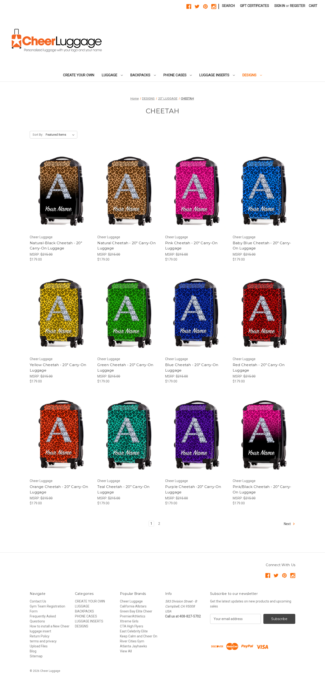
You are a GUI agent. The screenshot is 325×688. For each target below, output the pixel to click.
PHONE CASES (175, 75)
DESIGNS (249, 75)
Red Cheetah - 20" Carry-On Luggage (259, 368)
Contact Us (38, 601)
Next (287, 524)
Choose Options (61, 195)
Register (297, 6)
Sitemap (36, 656)
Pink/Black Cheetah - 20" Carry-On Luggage (262, 489)
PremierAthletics (132, 616)
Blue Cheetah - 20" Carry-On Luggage (191, 368)
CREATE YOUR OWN (78, 75)
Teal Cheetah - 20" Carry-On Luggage (123, 489)
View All (126, 651)
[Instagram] (213, 6)
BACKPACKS (140, 75)
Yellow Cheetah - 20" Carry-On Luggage (58, 368)
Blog (33, 651)
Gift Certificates (254, 6)
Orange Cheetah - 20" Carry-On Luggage (59, 489)
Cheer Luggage (131, 601)
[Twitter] (197, 6)
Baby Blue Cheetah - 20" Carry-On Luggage (262, 246)
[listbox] (61, 134)
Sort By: (38, 134)
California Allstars (133, 606)
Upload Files (39, 646)
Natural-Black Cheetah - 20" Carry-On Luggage (56, 246)
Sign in (279, 6)
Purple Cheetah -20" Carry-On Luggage (193, 489)
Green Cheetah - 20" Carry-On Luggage (125, 368)
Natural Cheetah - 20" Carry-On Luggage (126, 246)
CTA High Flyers (131, 626)
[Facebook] (188, 6)
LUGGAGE (110, 75)
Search (228, 6)
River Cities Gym (132, 641)
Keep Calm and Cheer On (138, 636)
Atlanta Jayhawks (133, 646)
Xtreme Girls (129, 621)
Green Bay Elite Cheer (136, 611)
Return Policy (39, 636)
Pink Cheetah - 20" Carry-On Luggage (191, 246)
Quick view (57, 187)
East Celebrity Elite (134, 631)
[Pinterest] (205, 6)
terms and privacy (43, 641)
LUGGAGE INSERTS (214, 75)
